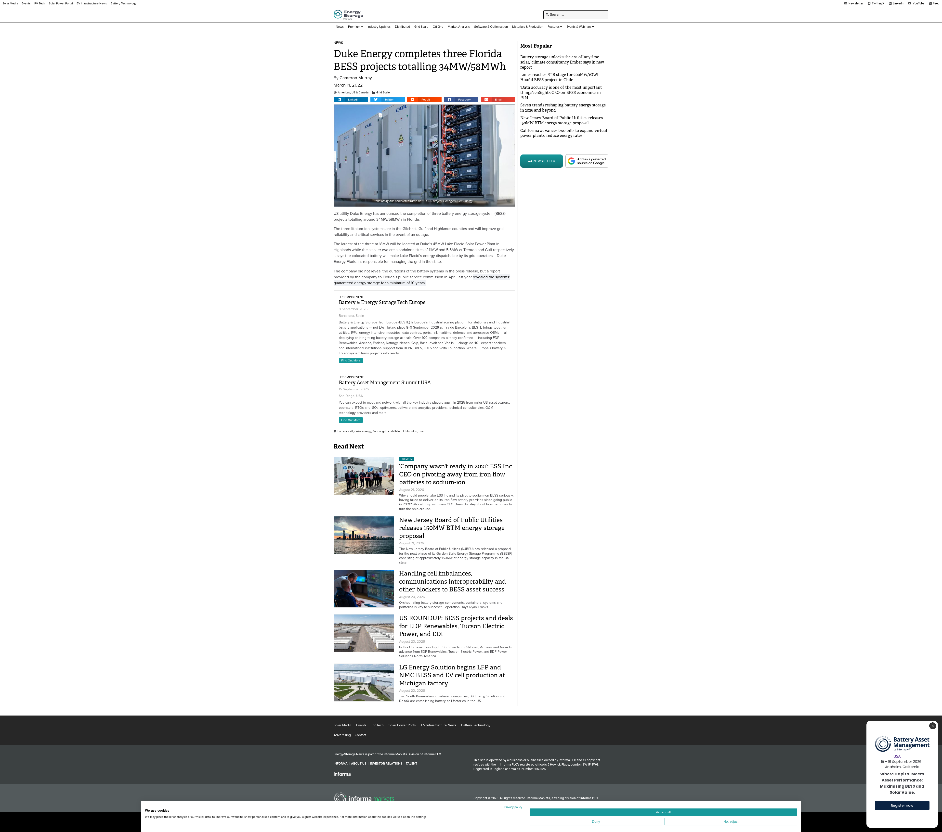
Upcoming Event (351, 297)
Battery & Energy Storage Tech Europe (382, 302)
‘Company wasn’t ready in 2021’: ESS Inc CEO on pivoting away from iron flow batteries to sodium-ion (455, 474)
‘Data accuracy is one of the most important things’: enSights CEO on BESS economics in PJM (561, 92)
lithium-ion (410, 431)
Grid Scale (383, 92)
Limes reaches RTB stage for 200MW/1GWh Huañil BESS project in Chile (560, 77)
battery (342, 431)
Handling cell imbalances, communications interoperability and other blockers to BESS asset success (452, 581)
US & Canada (360, 92)
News (338, 43)
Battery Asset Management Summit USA (385, 383)
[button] (351, 99)
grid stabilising (392, 431)
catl (350, 431)
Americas (344, 92)
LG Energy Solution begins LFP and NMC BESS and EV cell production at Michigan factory (452, 675)
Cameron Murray (356, 78)
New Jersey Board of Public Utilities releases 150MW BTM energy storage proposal (452, 528)
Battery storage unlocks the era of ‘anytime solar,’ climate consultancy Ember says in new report (562, 62)
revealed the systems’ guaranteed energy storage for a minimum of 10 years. (422, 280)
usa (421, 431)
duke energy (362, 431)
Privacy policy (513, 807)
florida (377, 431)
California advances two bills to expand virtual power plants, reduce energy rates (563, 133)
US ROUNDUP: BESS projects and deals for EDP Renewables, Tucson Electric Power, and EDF (456, 626)
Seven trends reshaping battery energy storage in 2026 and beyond (563, 107)
